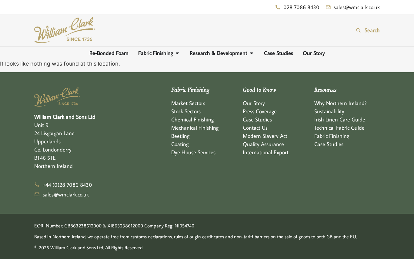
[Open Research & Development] (251, 53)
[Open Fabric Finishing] (177, 53)
